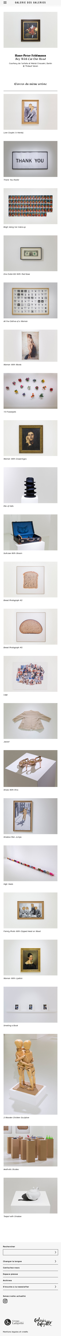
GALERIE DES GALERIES (30, 2)
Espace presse (10, 1274)
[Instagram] (5, 1301)
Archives (7, 1280)
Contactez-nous (11, 1267)
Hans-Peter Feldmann (30, 55)
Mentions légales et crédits (15, 1332)
